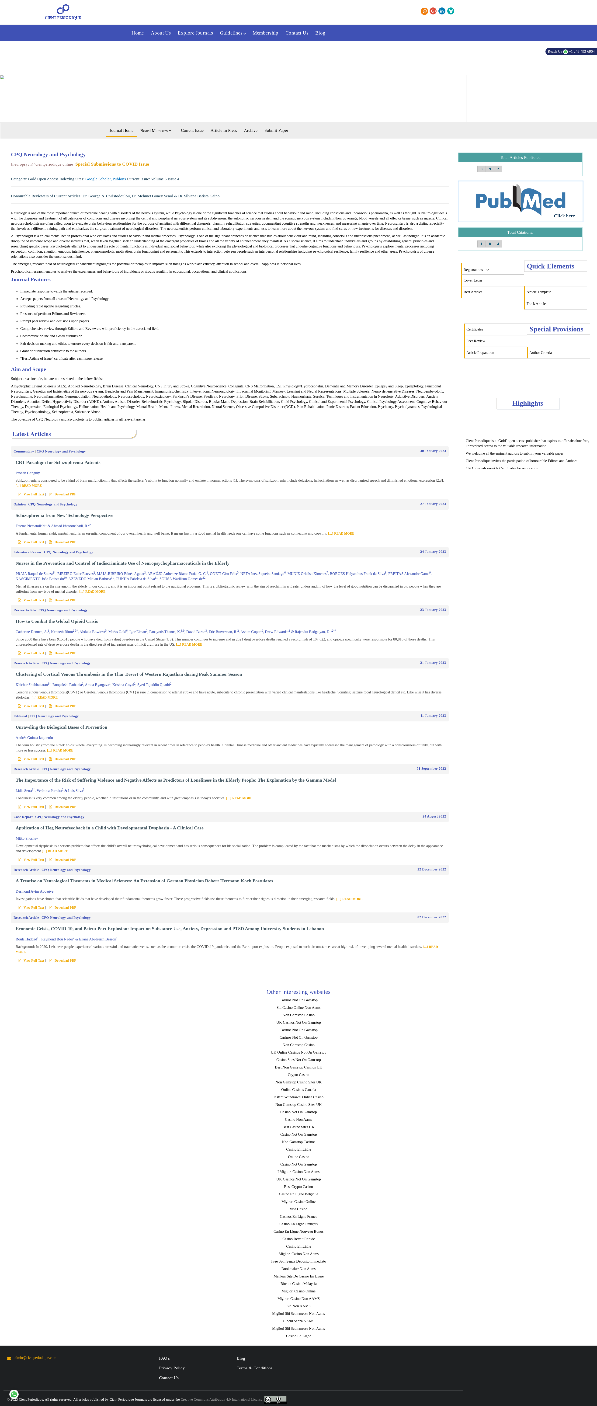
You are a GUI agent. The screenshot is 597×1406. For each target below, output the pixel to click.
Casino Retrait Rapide (298, 1239)
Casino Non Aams (298, 1119)
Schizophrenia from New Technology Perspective (64, 515)
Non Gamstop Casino (299, 1015)
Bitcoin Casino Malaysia (299, 1284)
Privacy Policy (172, 1368)
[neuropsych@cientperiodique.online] (42, 164)
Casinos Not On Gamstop (299, 1000)
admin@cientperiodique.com (35, 1358)
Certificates (474, 329)
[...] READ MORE (29, 485)
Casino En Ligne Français (298, 1224)
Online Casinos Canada (298, 1090)
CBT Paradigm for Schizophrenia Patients (58, 462)
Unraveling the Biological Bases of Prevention (61, 727)
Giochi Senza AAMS (298, 1321)
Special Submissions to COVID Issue (112, 164)
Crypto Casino (298, 1075)
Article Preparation (480, 353)
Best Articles (473, 292)
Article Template (539, 292)
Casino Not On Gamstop (298, 1112)
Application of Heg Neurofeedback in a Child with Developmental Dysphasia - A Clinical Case (110, 827)
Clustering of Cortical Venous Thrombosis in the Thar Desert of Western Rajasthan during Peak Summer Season (129, 674)
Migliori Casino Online (298, 1202)
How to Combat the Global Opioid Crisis (57, 621)
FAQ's (164, 1358)
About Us (161, 33)
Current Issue (192, 130)
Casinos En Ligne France (298, 1216)
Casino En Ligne (298, 1149)
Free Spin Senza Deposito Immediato (298, 1261)
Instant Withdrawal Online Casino (298, 1097)
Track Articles (537, 304)
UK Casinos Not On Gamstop (298, 1022)
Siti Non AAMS (299, 1306)
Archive (250, 130)
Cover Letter (473, 280)
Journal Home (121, 130)
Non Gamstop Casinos (298, 1142)
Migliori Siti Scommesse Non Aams (298, 1314)
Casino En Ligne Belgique (298, 1194)
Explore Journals (195, 33)
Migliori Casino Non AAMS (299, 1299)
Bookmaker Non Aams (298, 1269)
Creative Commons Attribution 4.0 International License (221, 1399)
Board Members (154, 130)
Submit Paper (276, 130)
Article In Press (224, 130)
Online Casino (298, 1157)
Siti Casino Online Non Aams (298, 1007)
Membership (265, 33)
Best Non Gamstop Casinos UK (298, 1067)
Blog (320, 33)
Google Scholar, (98, 179)
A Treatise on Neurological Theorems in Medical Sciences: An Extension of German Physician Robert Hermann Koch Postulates (144, 880)
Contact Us (296, 33)
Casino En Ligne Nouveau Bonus (298, 1231)
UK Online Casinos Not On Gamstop (298, 1052)
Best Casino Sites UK (298, 1127)
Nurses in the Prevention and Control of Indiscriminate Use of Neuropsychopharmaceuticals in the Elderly (122, 563)
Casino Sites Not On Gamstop (298, 1060)
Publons (119, 179)
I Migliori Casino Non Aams (298, 1172)
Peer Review (475, 341)
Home (138, 33)
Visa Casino (298, 1209)
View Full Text (34, 494)
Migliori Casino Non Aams (299, 1254)
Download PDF (65, 494)
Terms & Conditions (255, 1368)
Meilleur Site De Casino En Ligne (299, 1276)
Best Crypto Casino (298, 1187)
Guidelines (232, 33)
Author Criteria (540, 353)
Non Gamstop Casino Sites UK (298, 1082)
